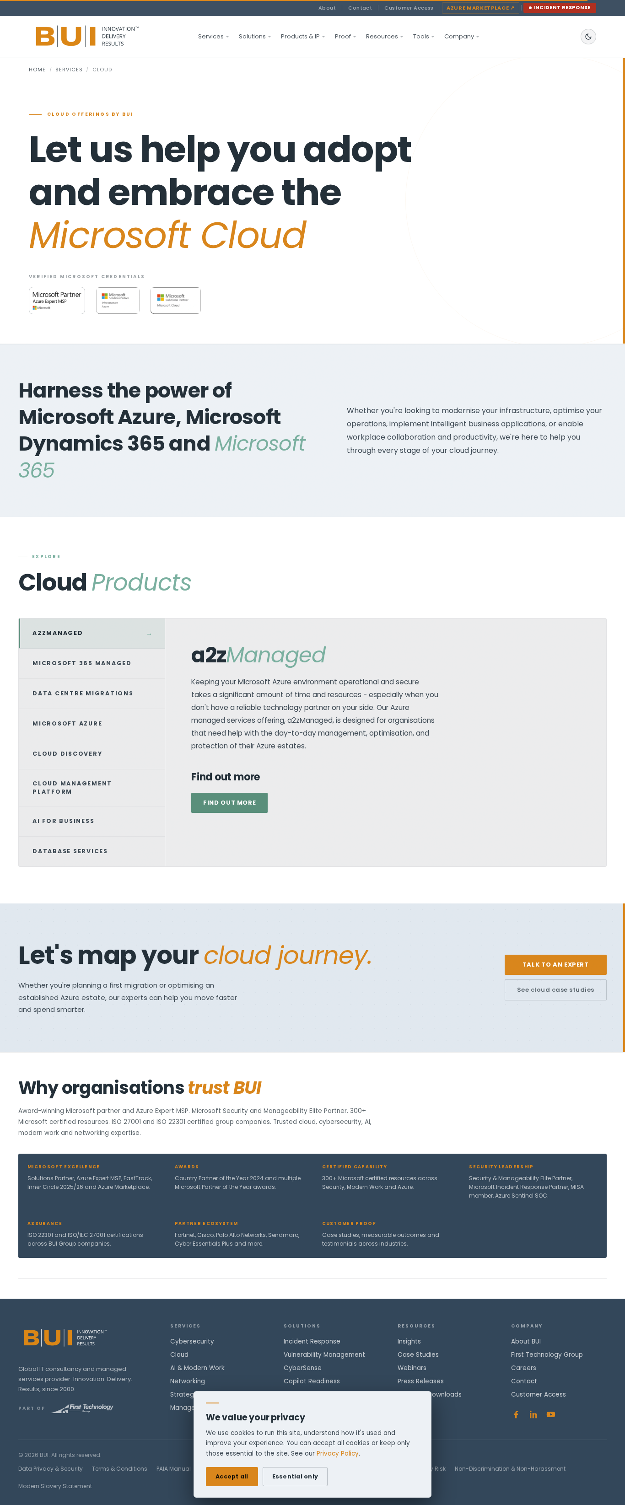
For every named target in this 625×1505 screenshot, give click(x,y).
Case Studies (418, 1354)
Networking (187, 1381)
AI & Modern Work (197, 1368)
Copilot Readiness (312, 1381)
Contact (360, 7)
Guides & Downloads (430, 1394)
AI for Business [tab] (91, 821)
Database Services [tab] (91, 851)
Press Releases (421, 1381)
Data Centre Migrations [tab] (91, 693)
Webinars (412, 1368)
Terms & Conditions (119, 1469)
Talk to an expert (556, 964)
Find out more (229, 802)
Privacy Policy (338, 1453)
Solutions (252, 36)
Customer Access (409, 7)
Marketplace (481, 7)
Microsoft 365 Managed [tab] (91, 663)
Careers (523, 1368)
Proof (343, 36)
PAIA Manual (173, 1469)
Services (211, 36)
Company (459, 36)
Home (37, 69)
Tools (421, 36)
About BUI (526, 1341)
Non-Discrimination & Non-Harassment (510, 1469)
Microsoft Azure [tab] (91, 723)
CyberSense (303, 1368)
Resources (382, 36)
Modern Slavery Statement (55, 1486)
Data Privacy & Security (50, 1469)
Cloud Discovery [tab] (91, 753)
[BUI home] (103, 36)
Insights (409, 1341)
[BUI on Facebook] (516, 1414)
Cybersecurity (192, 1341)
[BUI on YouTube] (551, 1414)
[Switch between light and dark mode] (588, 36)
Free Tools (414, 1407)
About (327, 7)
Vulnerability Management (324, 1354)
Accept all (232, 1476)
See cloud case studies (555, 989)
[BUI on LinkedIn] (533, 1414)
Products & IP (300, 36)
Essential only (295, 1476)
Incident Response (562, 7)
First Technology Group (547, 1354)
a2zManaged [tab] (92, 633)
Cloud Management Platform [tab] (91, 787)
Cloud (179, 1354)
